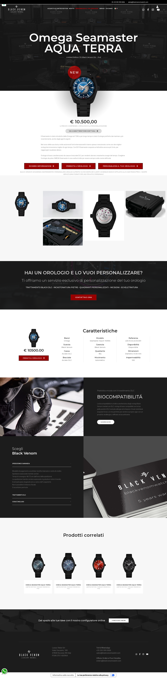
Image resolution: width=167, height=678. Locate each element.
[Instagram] (153, 9)
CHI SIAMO (109, 8)
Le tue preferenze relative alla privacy (92, 675)
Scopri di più (106, 422)
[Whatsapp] (143, 9)
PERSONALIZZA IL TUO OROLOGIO (86, 8)
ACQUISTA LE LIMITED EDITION (57, 8)
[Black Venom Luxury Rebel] (16, 8)
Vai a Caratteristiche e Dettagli (82, 131)
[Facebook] (148, 9)
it (117, 8)
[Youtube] (158, 9)
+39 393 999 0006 (103, 650)
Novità (71, 8)
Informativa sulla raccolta (63, 675)
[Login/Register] (157, 7)
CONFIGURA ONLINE (119, 620)
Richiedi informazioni (40, 166)
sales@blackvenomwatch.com (108, 653)
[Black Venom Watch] (21, 204)
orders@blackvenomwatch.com (108, 661)
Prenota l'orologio (77, 166)
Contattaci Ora (83, 297)
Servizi (102, 8)
